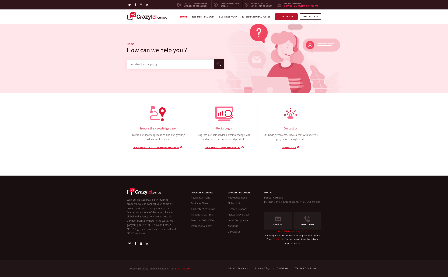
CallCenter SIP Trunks (203, 209)
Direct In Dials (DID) (202, 220)
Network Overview (238, 214)
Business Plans (199, 203)
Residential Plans (200, 197)
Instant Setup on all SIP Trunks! (261, 4)
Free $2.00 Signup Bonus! (229, 4)
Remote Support (237, 209)
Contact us (286, 16)
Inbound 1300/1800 (202, 214)
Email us (277, 224)
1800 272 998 (307, 224)
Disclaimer (282, 268)
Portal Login (310, 16)
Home (184, 16)
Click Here (277, 239)
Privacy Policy (262, 268)
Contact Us (289, 147)
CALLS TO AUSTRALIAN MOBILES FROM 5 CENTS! (196, 4)
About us (233, 226)
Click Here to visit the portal (222, 147)
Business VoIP (228, 16)
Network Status (237, 203)
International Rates (256, 16)
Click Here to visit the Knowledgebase (156, 147)
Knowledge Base (237, 197)
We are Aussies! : (301, 4)
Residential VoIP (203, 16)
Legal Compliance (238, 220)
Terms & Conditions (305, 268)
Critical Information (238, 268)
